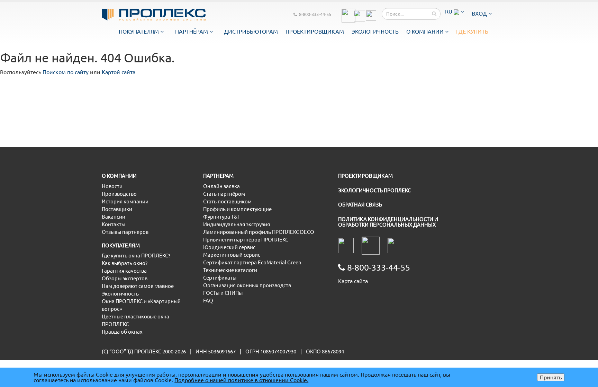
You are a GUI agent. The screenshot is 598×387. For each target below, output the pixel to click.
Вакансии (113, 217)
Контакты (113, 224)
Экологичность (375, 31)
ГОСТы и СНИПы (223, 293)
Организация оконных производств (247, 285)
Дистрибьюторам (251, 31)
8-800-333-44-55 (315, 14)
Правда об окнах (122, 332)
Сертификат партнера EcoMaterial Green (252, 262)
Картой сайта (118, 72)
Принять (551, 377)
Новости (112, 186)
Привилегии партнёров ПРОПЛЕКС (245, 240)
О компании (425, 31)
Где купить (472, 31)
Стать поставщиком (227, 201)
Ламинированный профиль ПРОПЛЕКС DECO (258, 232)
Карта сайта (353, 281)
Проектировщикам (315, 31)
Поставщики (117, 209)
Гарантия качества (124, 271)
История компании (125, 201)
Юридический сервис (229, 247)
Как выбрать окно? (124, 263)
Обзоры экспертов (124, 278)
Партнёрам (192, 31)
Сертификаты (219, 278)
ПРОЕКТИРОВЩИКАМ (365, 176)
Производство (119, 194)
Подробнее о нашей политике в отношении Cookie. (241, 380)
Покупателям (139, 31)
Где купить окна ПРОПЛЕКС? (136, 255)
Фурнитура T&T (221, 217)
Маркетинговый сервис (231, 255)
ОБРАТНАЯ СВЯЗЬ (360, 205)
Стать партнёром (224, 194)
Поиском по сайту (66, 72)
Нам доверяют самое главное (138, 286)
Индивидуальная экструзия (236, 224)
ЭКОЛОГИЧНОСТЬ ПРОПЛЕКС (374, 190)
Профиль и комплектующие (237, 209)
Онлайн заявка (221, 186)
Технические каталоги (230, 270)
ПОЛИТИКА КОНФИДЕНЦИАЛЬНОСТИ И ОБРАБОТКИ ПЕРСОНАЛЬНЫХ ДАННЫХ (388, 222)
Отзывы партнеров (125, 232)
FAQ (208, 301)
